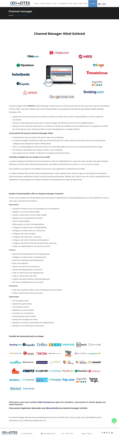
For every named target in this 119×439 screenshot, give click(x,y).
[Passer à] (100, 3)
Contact (75, 3)
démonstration (52, 408)
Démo (55, 3)
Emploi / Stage (83, 3)
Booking (100, 109)
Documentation (63, 3)
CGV (63, 433)
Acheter (92, 3)
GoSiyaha (42, 3)
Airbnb (93, 109)
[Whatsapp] (114, 420)
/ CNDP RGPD (69, 433)
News (70, 3)
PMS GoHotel (44, 402)
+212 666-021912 (26, 433)
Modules (49, 3)
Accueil (36, 3)
